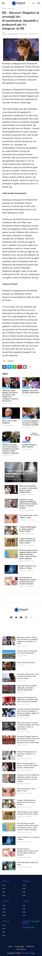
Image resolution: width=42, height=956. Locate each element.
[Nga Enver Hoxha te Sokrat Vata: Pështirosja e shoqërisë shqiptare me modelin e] (8, 640)
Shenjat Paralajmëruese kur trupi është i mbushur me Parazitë (27, 754)
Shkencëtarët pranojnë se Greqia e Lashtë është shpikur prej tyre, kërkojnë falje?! (28, 489)
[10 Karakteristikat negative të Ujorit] (8, 866)
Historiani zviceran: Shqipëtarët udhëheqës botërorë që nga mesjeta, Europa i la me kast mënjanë (28, 504)
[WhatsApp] (14, 367)
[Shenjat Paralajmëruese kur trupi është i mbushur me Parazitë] (8, 755)
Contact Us (30, 946)
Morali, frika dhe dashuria (26, 663)
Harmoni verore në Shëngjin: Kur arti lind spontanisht (27, 652)
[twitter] (16, 617)
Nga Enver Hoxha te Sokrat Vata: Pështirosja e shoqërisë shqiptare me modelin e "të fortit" (27, 640)
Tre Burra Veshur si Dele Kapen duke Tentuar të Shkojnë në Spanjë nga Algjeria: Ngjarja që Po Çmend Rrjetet (28, 712)
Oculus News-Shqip (27, 953)
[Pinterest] (19, 367)
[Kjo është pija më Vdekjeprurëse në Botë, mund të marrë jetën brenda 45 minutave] (11, 581)
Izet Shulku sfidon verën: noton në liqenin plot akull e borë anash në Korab (28, 676)
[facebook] (11, 617)
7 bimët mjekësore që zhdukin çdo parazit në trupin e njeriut (27, 541)
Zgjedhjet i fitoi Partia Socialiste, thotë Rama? (30, 392)
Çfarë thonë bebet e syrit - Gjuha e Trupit (28, 516)
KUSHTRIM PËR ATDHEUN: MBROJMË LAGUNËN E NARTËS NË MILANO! (27, 688)
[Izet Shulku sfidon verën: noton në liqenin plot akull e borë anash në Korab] (8, 677)
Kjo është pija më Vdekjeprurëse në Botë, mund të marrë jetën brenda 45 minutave (27, 581)
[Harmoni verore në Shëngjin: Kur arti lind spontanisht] (8, 654)
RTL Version (21, 949)
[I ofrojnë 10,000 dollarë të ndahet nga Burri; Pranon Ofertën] (11, 530)
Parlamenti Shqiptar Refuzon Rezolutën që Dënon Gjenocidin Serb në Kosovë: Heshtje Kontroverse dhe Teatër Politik (28, 739)
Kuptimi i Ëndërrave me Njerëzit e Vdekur (27, 567)
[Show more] (29, 367)
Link (3, 885)
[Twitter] (9, 367)
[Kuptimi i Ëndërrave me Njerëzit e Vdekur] (11, 569)
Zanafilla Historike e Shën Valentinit (29, 446)
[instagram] (26, 617)
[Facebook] (4, 367)
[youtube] (21, 617)
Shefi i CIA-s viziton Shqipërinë (9, 422)
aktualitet (11, 9)
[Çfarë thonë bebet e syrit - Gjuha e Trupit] (11, 518)
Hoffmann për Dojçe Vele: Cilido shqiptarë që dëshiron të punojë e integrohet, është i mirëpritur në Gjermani (10, 449)
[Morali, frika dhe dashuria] (8, 666)
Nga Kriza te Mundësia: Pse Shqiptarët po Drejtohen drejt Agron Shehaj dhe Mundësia (27, 700)
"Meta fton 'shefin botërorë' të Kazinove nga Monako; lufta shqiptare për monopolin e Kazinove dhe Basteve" (10, 396)
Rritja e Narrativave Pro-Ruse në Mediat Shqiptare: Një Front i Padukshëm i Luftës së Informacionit (28, 726)
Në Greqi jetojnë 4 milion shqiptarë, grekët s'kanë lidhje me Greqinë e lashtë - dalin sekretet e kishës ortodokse (28, 554)
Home (4, 9)
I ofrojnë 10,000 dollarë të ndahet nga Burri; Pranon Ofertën (27, 529)
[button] (3, 3)
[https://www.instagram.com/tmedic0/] (31, 617)
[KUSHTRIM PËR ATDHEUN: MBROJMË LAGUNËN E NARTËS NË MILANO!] (8, 689)
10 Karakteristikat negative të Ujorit (27, 864)
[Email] (24, 367)
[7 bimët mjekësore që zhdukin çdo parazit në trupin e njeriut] (11, 542)
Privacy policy (19, 946)
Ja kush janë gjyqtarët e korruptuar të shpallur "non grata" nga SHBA (30, 423)
